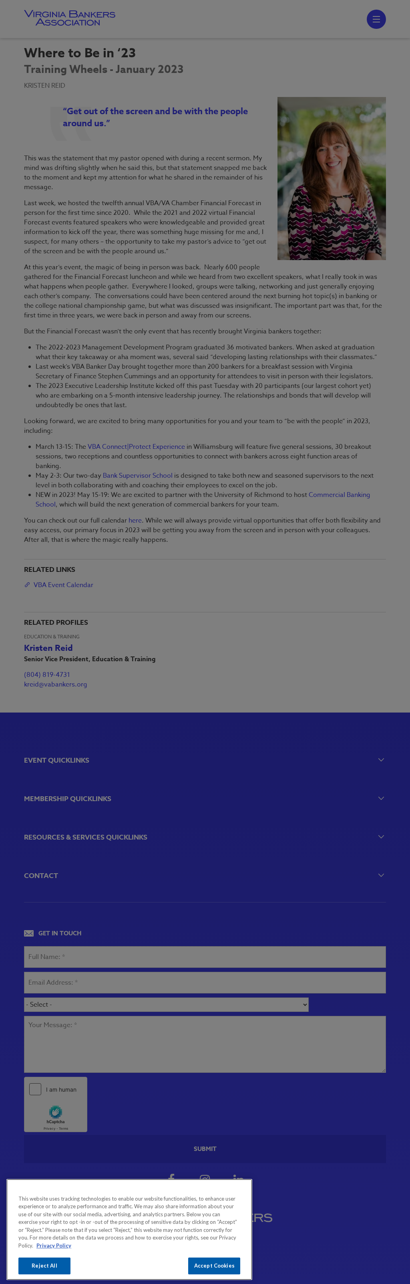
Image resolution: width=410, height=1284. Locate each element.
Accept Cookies (214, 1265)
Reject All (44, 1265)
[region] (129, 1229)
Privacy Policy (53, 1245)
